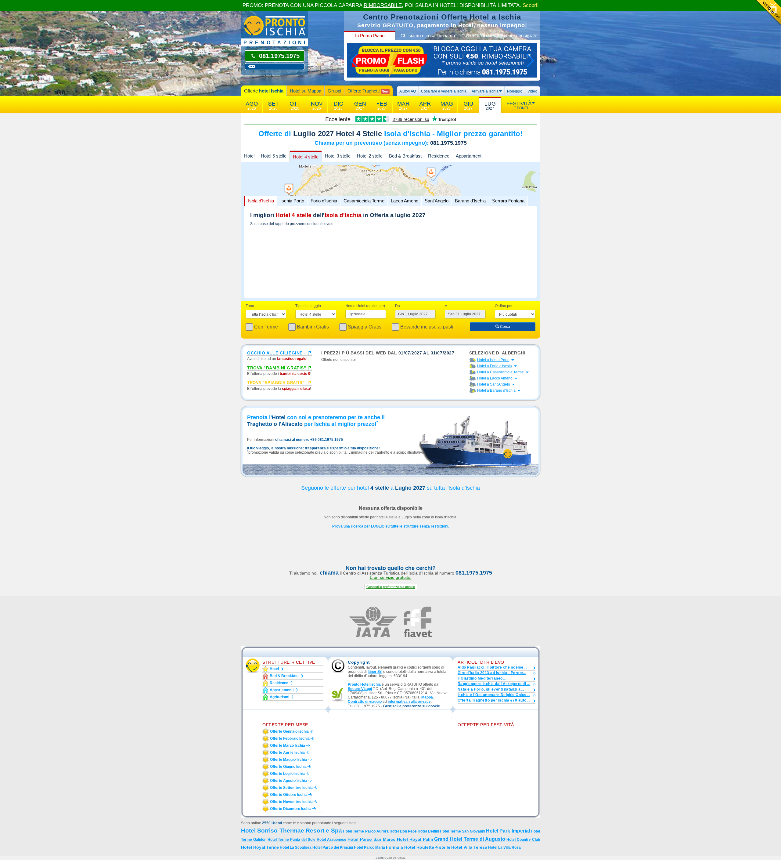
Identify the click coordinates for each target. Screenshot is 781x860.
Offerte (263, 90)
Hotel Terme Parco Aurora (366, 831)
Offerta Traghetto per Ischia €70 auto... (494, 700)
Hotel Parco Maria (369, 847)
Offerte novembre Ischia (291, 802)
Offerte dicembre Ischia (290, 809)
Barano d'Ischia (470, 200)
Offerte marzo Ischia (287, 745)
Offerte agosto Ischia (288, 780)
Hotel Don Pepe (403, 831)
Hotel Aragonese (331, 839)
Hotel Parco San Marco (371, 839)
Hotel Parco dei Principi (332, 847)
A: (446, 306)
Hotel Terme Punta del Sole (291, 839)
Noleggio (514, 91)
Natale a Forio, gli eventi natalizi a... (491, 689)
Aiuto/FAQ (407, 91)
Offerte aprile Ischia (287, 752)
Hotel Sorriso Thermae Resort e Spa (291, 830)
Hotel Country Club (523, 839)
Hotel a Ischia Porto (493, 360)
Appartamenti (469, 155)
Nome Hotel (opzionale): (365, 306)
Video (532, 91)
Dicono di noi (479, 35)
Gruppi (334, 90)
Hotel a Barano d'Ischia (496, 390)
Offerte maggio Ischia (288, 759)
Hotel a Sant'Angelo (493, 384)
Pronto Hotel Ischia (364, 684)
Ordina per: (504, 306)
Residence (438, 155)
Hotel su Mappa (305, 90)
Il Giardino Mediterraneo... (482, 678)
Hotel (249, 155)
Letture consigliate (519, 35)
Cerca (504, 327)
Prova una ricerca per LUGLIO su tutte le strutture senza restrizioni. (390, 526)
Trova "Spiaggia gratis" (275, 382)
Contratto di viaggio (365, 701)
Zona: (250, 306)
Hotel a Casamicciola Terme (500, 372)
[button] (390, 587)
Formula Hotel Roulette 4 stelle (418, 847)
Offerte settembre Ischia (291, 788)
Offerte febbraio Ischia (290, 738)
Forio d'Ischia (324, 200)
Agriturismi (279, 697)
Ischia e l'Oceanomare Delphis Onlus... (494, 695)
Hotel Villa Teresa (469, 847)
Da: (398, 306)
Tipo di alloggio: (308, 306)
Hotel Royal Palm (415, 839)
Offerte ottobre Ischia (289, 795)
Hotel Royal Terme (260, 847)
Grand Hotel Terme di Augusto (469, 839)
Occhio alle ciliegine (275, 352)
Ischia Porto (292, 200)
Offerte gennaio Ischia (289, 731)
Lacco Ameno (404, 200)
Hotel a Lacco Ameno (495, 378)
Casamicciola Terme (364, 200)
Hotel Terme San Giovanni (462, 831)
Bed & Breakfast (405, 155)
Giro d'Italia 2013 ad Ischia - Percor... (492, 673)
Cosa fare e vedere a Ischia (443, 91)
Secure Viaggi (360, 689)
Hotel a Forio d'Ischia (494, 366)
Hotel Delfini (428, 831)
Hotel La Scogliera (295, 847)
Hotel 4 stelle (306, 156)
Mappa (427, 697)
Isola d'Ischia (261, 200)
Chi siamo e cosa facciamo (428, 35)
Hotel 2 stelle (370, 155)
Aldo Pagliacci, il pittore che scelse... (492, 667)
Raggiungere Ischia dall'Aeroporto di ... (494, 684)
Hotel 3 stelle (338, 155)
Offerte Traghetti (368, 90)
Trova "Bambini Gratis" (276, 367)
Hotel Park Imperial (508, 830)
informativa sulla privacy (409, 701)
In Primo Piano (369, 35)
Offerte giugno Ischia (288, 766)
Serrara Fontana (508, 200)
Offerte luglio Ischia (287, 773)
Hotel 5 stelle (273, 155)
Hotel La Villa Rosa (504, 847)
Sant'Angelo (436, 200)
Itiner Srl (375, 671)
